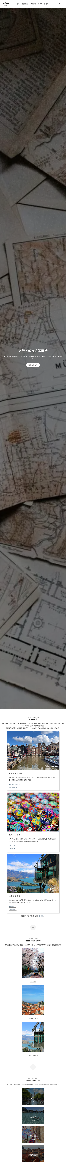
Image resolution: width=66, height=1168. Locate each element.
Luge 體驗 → (12, 909)
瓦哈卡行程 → (13, 845)
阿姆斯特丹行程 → (14, 784)
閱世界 (40, 4)
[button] (33, 365)
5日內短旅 (33, 981)
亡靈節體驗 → (13, 848)
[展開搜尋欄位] (60, 4)
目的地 (41, 916)
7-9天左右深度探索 (33, 1018)
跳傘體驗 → (12, 906)
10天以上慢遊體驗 (33, 1055)
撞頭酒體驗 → (13, 787)
